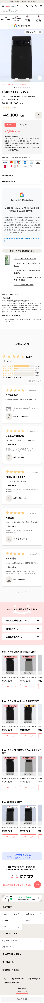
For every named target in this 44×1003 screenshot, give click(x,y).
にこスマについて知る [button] (11, 954)
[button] (10, 107)
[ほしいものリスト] (36, 6)
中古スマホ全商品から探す (24, 285)
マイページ (10, 947)
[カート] (41, 6)
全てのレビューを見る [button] (11, 377)
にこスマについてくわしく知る (17, 885)
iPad (4, 927)
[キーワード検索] (27, 6)
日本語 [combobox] (19, 991)
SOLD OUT (22, 999)
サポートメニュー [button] (9, 934)
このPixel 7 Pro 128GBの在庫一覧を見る (27, 264)
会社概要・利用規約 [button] (10, 970)
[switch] (39, 32)
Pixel (27, 10)
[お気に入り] (38, 115)
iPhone (5, 920)
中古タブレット (30, 914)
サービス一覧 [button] (8, 962)
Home (5, 10)
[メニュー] (3, 6)
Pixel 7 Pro (33, 10)
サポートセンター (12, 941)
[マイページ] (32, 6)
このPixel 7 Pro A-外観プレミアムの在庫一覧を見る (27, 279)
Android (22, 10)
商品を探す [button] (7, 907)
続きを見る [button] (12, 445)
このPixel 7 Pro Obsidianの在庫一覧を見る (27, 271)
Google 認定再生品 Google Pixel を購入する (21, 238)
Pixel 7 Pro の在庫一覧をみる (25, 259)
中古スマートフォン (13, 10)
